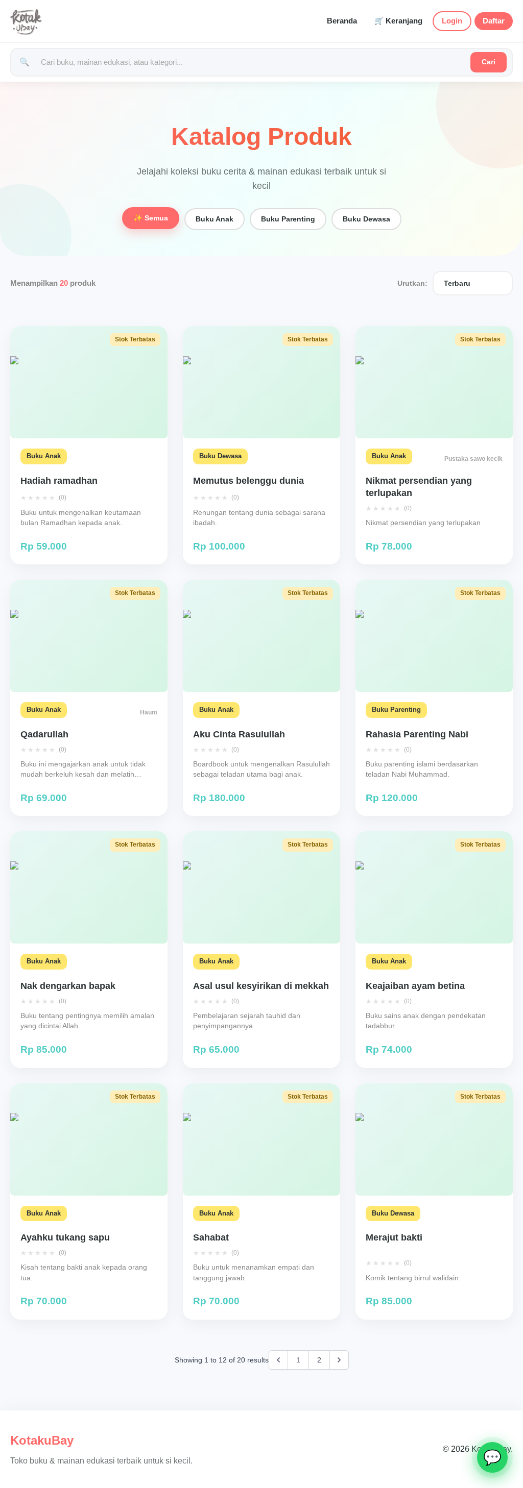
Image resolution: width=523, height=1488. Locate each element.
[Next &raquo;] (339, 1360)
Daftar (494, 21)
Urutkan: (412, 283)
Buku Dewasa (366, 219)
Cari (488, 62)
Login (452, 21)
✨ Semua (150, 218)
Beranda (342, 21)
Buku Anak (214, 219)
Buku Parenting (288, 219)
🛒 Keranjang (398, 21)
